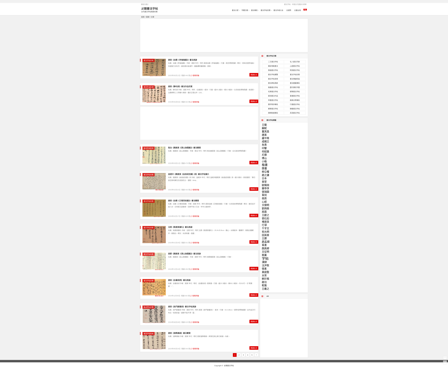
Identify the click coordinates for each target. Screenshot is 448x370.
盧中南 (265, 138)
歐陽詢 (265, 185)
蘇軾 (264, 128)
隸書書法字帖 (295, 109)
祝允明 (265, 231)
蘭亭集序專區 (273, 104)
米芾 (264, 275)
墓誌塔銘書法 (273, 66)
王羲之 (265, 288)
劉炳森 (265, 208)
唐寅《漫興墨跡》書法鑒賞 (179, 333)
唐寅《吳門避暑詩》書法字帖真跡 (182, 307)
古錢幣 (288, 10)
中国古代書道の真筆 (299, 4)
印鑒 (264, 148)
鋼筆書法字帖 (273, 109)
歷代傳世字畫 (295, 87)
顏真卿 (265, 248)
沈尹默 (265, 265)
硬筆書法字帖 (295, 91)
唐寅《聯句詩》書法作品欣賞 (180, 86)
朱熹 (264, 144)
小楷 (264, 161)
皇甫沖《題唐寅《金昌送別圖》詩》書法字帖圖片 (188, 174)
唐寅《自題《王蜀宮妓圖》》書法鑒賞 (183, 201)
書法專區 (254, 10)
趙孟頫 (266, 241)
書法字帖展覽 (273, 74)
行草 (264, 225)
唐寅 (264, 135)
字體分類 (245, 10)
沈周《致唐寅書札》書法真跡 (180, 227)
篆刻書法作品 (273, 96)
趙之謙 (265, 175)
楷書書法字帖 (273, 87)
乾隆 (264, 285)
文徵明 (265, 205)
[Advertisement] (224, 35)
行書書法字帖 (295, 104)
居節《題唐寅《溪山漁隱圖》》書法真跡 (184, 254)
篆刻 (264, 195)
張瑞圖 (265, 191)
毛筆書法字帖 (273, 91)
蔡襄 (264, 255)
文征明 (265, 251)
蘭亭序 (265, 188)
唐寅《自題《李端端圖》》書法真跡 (182, 60)
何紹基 (265, 151)
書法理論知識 (295, 79)
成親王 (265, 141)
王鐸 (264, 238)
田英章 (265, 235)
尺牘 (264, 154)
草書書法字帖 (273, 100)
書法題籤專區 (295, 83)
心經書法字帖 (295, 66)
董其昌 (265, 131)
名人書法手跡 (295, 62)
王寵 (264, 124)
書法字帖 (287, 4)
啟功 (264, 282)
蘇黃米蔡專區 (295, 100)
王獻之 (265, 215)
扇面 (264, 211)
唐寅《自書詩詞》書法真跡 (179, 280)
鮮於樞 (265, 278)
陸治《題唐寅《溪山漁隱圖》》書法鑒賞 (184, 148)
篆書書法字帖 (295, 96)
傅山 (264, 158)
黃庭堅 (265, 272)
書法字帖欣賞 (265, 10)
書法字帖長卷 (273, 79)
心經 (264, 201)
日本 (264, 178)
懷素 (264, 268)
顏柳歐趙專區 (273, 113)
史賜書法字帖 (149, 8)
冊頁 (264, 198)
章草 (264, 181)
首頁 (142, 17)
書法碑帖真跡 (273, 83)
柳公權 (265, 171)
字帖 (265, 258)
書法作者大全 (278, 10)
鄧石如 (265, 218)
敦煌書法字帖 (273, 70)
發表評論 (195, 75)
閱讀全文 (254, 75)
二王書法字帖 (273, 62)
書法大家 (235, 10)
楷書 (265, 165)
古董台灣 (297, 10)
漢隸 (264, 262)
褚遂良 (265, 221)
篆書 (264, 245)
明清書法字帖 (295, 70)
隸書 (264, 168)
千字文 (265, 228)
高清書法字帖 (295, 113)
